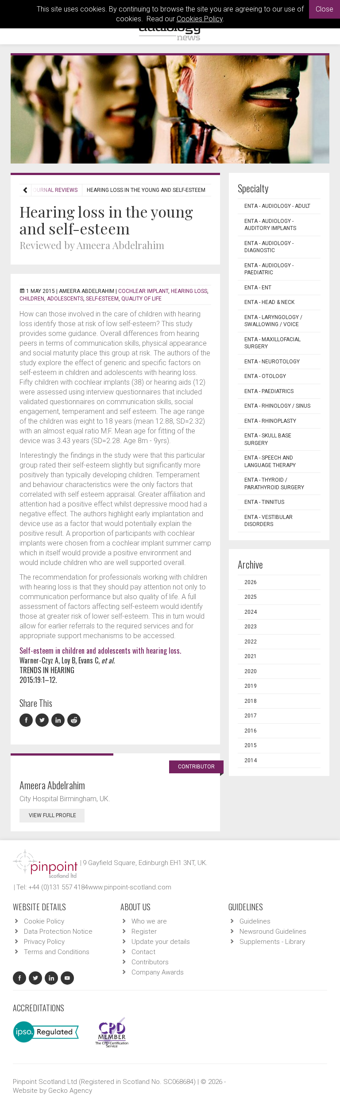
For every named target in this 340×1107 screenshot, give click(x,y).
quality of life (141, 299)
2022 (250, 642)
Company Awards (157, 972)
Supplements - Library (272, 942)
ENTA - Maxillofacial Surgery (272, 343)
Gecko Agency (70, 1091)
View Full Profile (52, 815)
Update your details (160, 942)
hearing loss (189, 291)
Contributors (150, 962)
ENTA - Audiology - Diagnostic (269, 247)
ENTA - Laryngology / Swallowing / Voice (273, 321)
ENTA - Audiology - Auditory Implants (270, 225)
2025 (250, 597)
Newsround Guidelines (273, 931)
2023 (250, 627)
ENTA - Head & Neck (269, 302)
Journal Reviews (53, 190)
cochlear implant (143, 291)
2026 (250, 582)
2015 (250, 745)
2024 (250, 612)
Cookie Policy (44, 921)
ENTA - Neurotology (272, 362)
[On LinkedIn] (59, 720)
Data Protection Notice (58, 931)
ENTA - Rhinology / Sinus (277, 406)
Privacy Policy (44, 942)
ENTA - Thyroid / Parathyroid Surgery (274, 484)
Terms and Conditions (56, 952)
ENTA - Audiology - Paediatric (269, 269)
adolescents (65, 299)
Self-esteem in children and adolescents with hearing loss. (100, 650)
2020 (250, 671)
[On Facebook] (27, 720)
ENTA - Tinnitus (264, 502)
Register (144, 931)
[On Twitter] (43, 720)
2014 (250, 760)
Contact (143, 952)
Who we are (149, 921)
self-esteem (102, 299)
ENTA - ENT (257, 288)
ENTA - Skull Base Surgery (267, 439)
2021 (250, 656)
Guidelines (255, 921)
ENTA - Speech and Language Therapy (270, 461)
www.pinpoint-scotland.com (129, 887)
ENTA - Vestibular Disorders (268, 521)
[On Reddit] (74, 720)
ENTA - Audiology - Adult (277, 206)
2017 (250, 716)
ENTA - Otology (265, 376)
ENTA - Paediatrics (269, 391)
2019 (250, 686)
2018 (250, 701)
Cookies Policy (200, 19)
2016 (250, 731)
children (31, 299)
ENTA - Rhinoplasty (270, 421)
